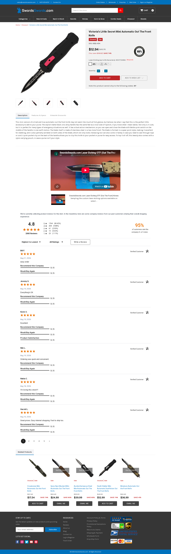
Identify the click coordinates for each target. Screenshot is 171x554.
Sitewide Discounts (58, 115)
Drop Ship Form (93, 539)
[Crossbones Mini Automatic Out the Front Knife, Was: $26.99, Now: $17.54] (38, 468)
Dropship (122, 2)
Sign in (142, 2)
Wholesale (112, 2)
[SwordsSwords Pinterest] (35, 541)
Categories (23, 19)
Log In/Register (69, 538)
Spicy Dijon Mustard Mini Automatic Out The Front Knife (60, 488)
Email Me (61, 504)
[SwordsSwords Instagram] (21, 541)
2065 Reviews (34, 233)
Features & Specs (39, 115)
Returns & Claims (93, 530)
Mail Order (132, 2)
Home (65, 522)
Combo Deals (116, 19)
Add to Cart (37, 504)
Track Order (67, 541)
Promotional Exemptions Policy (96, 525)
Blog (64, 531)
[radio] (52, 223)
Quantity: (92, 71)
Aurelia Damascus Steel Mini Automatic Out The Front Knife (83, 488)
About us (66, 528)
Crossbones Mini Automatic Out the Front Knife (36, 488)
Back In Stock (58, 19)
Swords (73, 19)
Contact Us (57, 2)
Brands (143, 19)
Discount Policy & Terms (96, 518)
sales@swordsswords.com (26, 2)
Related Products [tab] (25, 452)
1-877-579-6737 (44, 2)
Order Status (100, 2)
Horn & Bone (99, 19)
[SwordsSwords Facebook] (17, 541)
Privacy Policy (92, 521)
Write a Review (80, 242)
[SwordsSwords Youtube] (31, 541)
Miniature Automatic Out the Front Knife (129, 487)
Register (149, 2)
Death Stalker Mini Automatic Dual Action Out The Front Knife (107, 488)
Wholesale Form (93, 536)
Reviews (66, 525)
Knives (85, 19)
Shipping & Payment (95, 533)
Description (22, 115)
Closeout (130, 19)
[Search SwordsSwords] (120, 10)
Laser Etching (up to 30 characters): (111, 60)
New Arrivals (41, 19)
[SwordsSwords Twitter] (26, 541)
